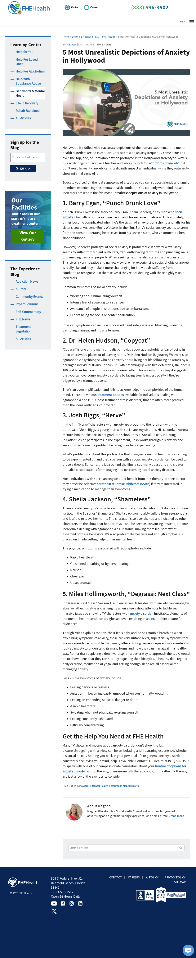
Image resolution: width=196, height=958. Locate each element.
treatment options (110, 395)
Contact (75, 7)
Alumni (21, 289)
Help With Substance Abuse (28, 81)
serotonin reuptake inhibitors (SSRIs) (123, 484)
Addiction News (27, 281)
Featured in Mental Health (124, 786)
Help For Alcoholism (30, 71)
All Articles (23, 118)
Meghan (72, 44)
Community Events (29, 296)
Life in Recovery (27, 103)
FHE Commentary (28, 312)
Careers (94, 7)
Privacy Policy (175, 877)
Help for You (24, 52)
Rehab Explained (28, 111)
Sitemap (180, 882)
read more (177, 816)
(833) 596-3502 (150, 7)
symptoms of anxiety (164, 163)
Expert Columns (27, 304)
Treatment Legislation (24, 329)
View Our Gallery (28, 236)
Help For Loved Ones (27, 61)
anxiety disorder (141, 613)
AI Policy (152, 877)
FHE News (23, 319)
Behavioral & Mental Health (92, 786)
